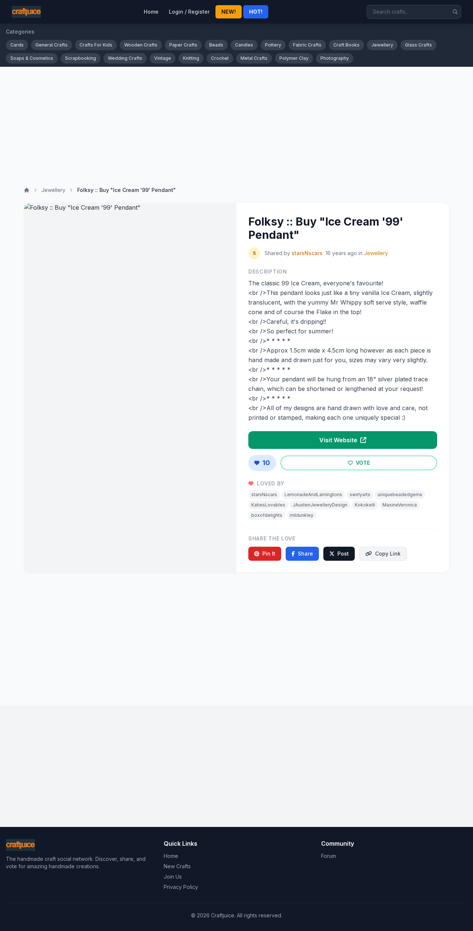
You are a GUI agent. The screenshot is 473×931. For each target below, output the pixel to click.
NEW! (228, 11)
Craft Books (346, 45)
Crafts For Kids (95, 45)
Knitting (191, 58)
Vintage (162, 58)
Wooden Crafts (140, 45)
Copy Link (388, 553)
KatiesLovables (268, 505)
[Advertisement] (236, 122)
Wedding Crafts (125, 58)
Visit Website (339, 440)
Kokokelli (365, 505)
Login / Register (189, 11)
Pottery (273, 45)
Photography (334, 58)
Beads (216, 45)
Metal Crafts (254, 58)
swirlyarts (360, 494)
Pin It (268, 553)
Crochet (220, 58)
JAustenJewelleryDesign (320, 505)
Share (305, 553)
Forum (328, 856)
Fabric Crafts (307, 45)
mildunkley (301, 515)
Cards (17, 45)
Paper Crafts (183, 45)
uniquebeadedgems (400, 494)
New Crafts (177, 866)
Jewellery (382, 45)
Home (151, 11)
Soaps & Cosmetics (31, 58)
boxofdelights (266, 515)
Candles (244, 45)
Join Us (173, 876)
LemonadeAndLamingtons (313, 494)
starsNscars (307, 253)
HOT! (255, 11)
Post (343, 553)
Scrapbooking (80, 58)
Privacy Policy (181, 887)
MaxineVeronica (399, 505)
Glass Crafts (418, 45)
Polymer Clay (294, 58)
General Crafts (51, 45)
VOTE (362, 463)
